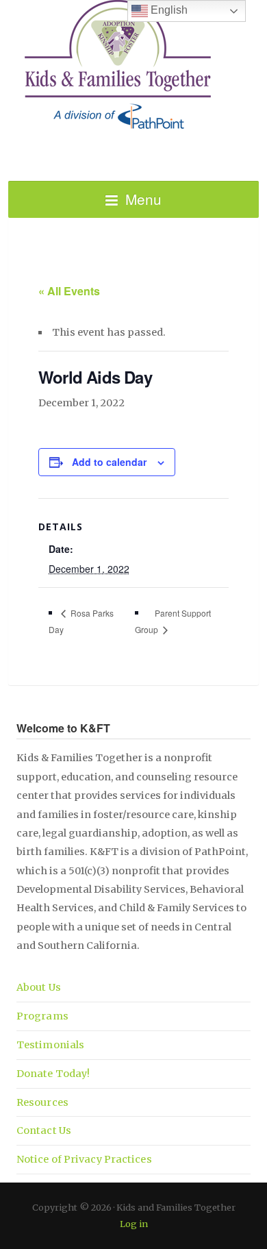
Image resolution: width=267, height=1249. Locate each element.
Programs (42, 1016)
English (168, 10)
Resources (42, 1102)
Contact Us (43, 1130)
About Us (38, 987)
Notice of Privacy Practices (84, 1159)
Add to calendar (109, 462)
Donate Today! (53, 1073)
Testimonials (50, 1045)
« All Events (69, 291)
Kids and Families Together (133, 65)
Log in (134, 1223)
